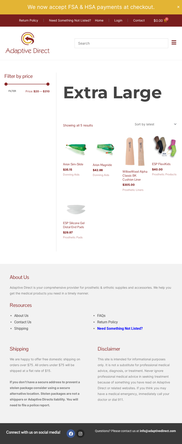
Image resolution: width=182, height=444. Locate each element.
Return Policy (107, 322)
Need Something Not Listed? (120, 328)
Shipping (21, 328)
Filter (12, 91)
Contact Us (22, 322)
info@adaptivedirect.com (158, 431)
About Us (21, 316)
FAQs (101, 316)
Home (67, 75)
